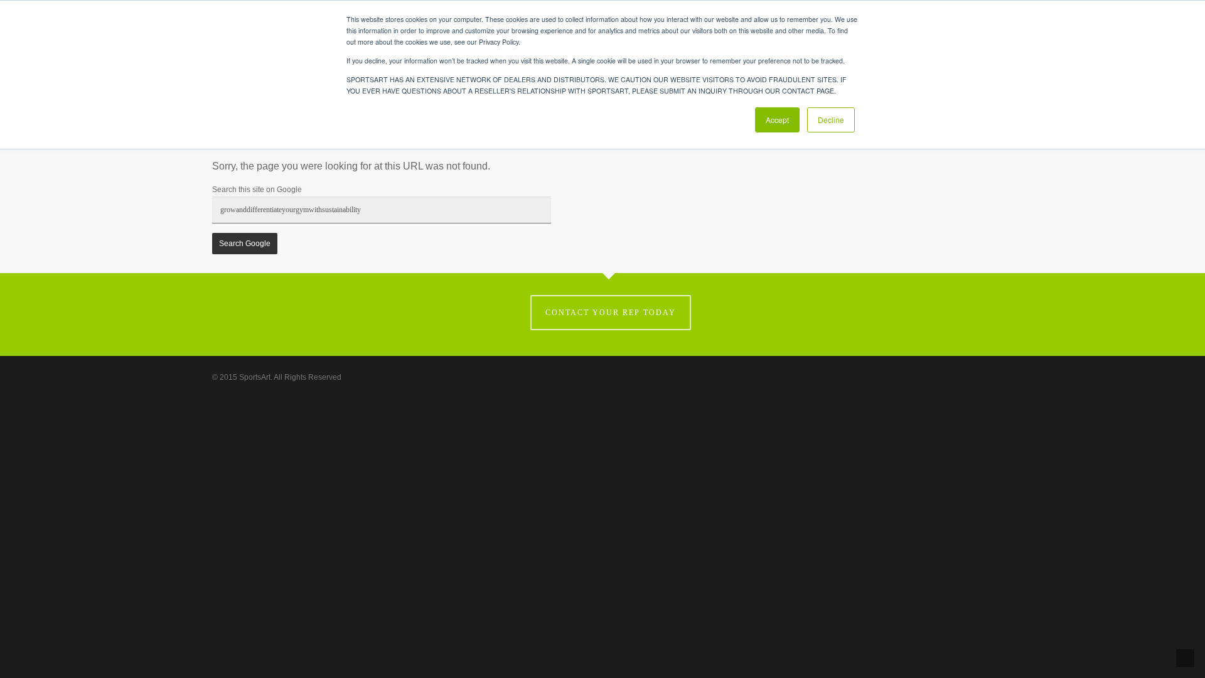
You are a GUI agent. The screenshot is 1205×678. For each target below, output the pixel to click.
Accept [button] (777, 119)
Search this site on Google (257, 189)
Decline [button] (831, 119)
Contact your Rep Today (610, 312)
